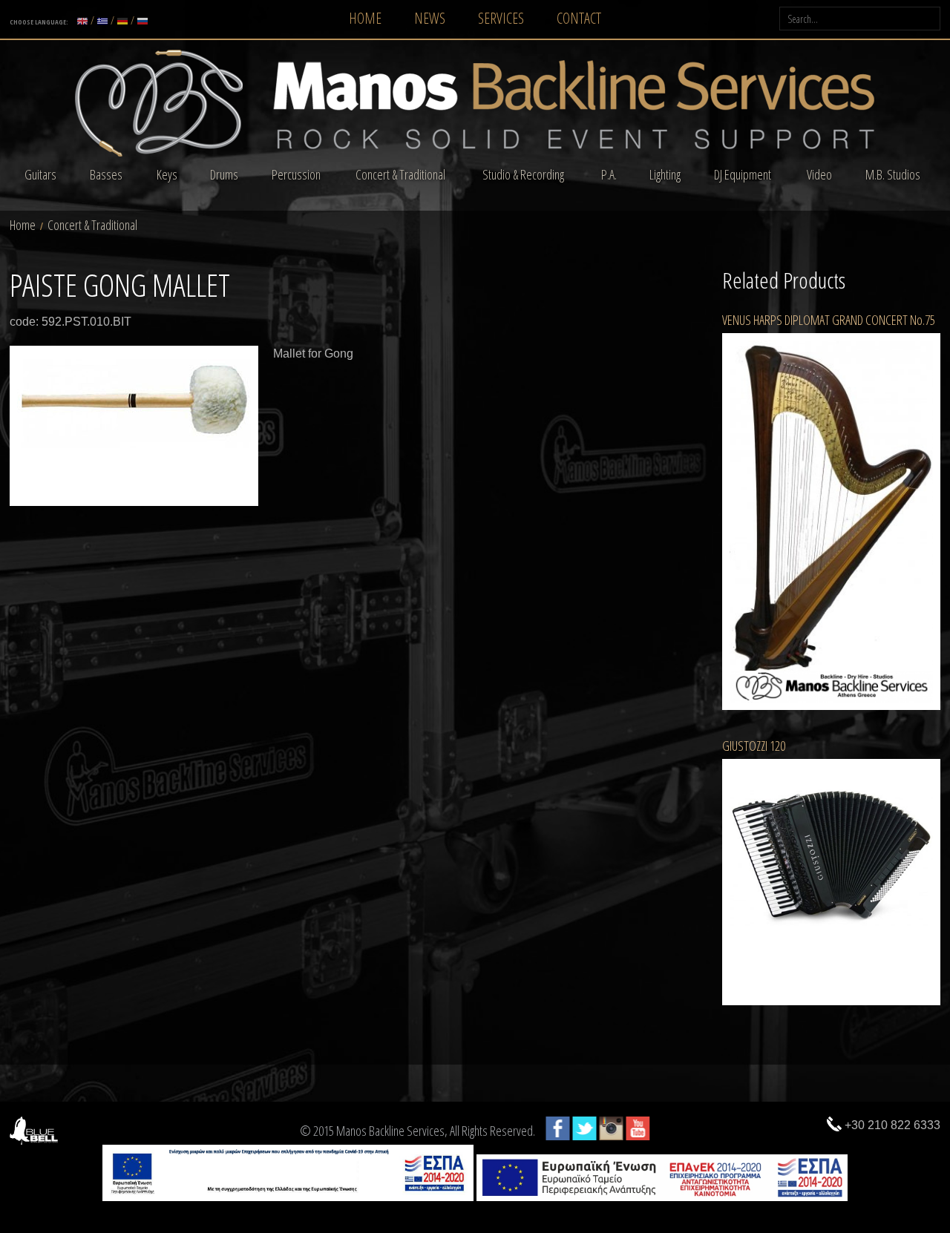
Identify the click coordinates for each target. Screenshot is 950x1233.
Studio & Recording (523, 174)
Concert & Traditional (400, 174)
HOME (365, 18)
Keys (167, 174)
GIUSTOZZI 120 (753, 746)
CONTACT (579, 18)
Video (819, 174)
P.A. (609, 174)
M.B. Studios (892, 174)
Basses (106, 174)
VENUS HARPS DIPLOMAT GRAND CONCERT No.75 (828, 320)
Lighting (665, 174)
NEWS (429, 18)
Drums (224, 174)
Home (23, 225)
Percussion (296, 174)
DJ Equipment (742, 174)
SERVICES (501, 18)
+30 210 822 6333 (892, 1125)
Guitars (40, 174)
